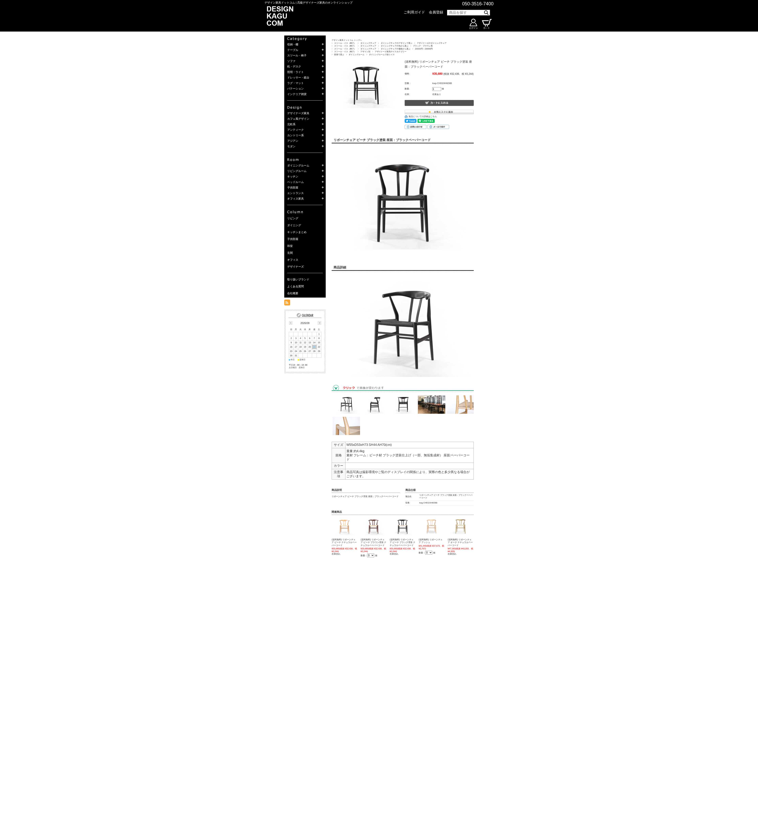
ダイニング (294, 225)
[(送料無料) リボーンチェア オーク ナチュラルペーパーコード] (460, 526)
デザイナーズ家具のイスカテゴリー (390, 51)
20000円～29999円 (424, 49)
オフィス (292, 259)
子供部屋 (292, 239)
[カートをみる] (486, 24)
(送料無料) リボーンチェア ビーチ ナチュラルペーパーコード (344, 542)
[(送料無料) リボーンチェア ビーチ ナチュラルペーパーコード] (344, 526)
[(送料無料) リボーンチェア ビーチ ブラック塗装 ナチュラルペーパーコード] (402, 526)
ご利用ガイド (414, 12)
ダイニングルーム (356, 54)
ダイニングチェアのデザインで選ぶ (396, 43)
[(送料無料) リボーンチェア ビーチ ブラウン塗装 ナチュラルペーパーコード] (373, 526)
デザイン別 (365, 51)
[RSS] (287, 303)
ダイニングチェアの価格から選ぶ (395, 49)
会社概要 (292, 293)
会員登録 (436, 12)
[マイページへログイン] (473, 24)
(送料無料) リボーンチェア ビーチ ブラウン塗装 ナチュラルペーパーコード (373, 542)
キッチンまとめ (297, 232)
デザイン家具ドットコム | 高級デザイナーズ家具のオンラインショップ (309, 2)
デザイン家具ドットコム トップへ (347, 40)
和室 (290, 245)
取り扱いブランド (298, 279)
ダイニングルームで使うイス (382, 54)
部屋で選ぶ (339, 54)
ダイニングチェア (368, 43)
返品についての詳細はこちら (423, 116)
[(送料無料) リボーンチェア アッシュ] (431, 526)
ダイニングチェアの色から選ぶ (394, 46)
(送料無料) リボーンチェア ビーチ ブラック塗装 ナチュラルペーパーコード (402, 542)
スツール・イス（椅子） (345, 43)
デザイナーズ (295, 266)
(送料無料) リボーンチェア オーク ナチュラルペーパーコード (460, 542)
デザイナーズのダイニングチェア (432, 43)
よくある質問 (295, 286)
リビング (292, 218)
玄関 (290, 252)
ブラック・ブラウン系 (423, 46)
